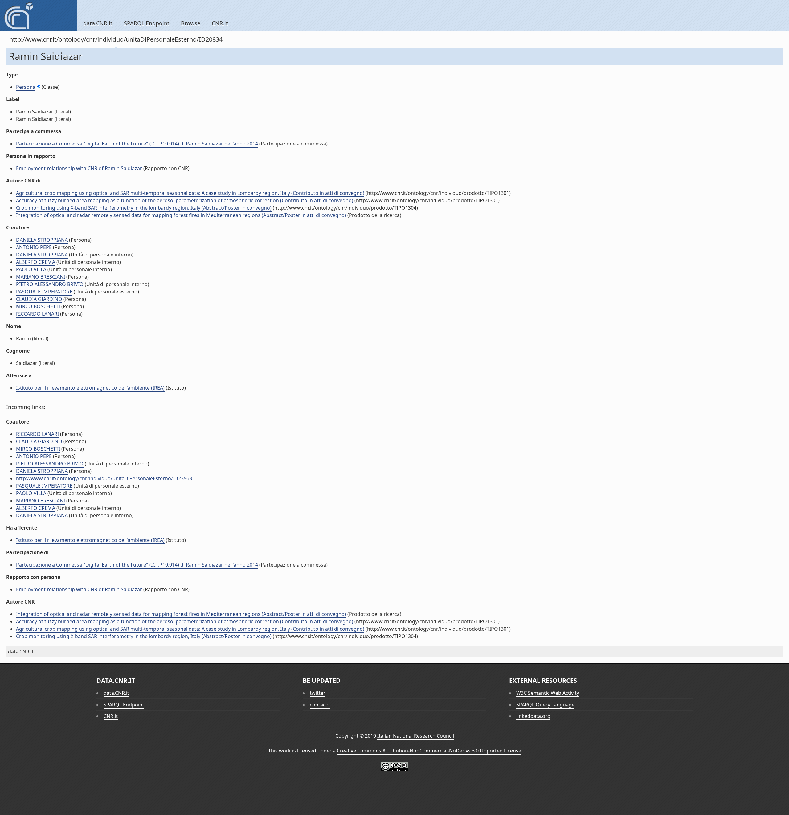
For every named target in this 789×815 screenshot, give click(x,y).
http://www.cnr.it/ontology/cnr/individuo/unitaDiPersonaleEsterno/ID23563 (104, 478)
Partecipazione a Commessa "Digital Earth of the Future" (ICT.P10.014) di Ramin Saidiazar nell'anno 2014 (137, 143)
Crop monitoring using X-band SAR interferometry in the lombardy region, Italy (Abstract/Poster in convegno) (144, 207)
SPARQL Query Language (545, 704)
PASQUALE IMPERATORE (44, 291)
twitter (317, 693)
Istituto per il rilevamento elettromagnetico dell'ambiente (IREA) (90, 387)
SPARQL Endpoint (147, 23)
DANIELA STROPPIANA (42, 239)
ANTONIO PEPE (34, 247)
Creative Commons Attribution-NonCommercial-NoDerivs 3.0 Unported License (429, 750)
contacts (320, 704)
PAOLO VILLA (31, 269)
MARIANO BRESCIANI (40, 276)
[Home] (38, 15)
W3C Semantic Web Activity (547, 693)
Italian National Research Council (415, 735)
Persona (25, 87)
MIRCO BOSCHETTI (38, 306)
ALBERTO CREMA (35, 262)
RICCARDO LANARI (37, 313)
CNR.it (220, 23)
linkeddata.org (533, 716)
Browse (190, 23)
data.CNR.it (97, 23)
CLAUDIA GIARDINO (39, 299)
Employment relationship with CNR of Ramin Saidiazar (79, 168)
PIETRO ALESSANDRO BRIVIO (50, 284)
